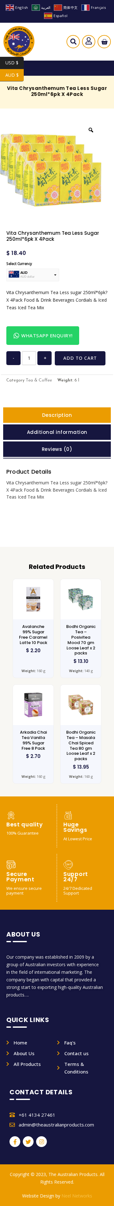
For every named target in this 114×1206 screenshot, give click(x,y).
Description (57, 415)
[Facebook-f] (15, 1141)
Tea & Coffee (39, 380)
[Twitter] (28, 1141)
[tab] (57, 415)
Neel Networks (76, 1196)
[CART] (104, 41)
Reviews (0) (57, 449)
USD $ (14, 63)
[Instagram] (41, 1141)
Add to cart (80, 358)
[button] (73, 43)
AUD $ (14, 75)
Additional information (57, 432)
